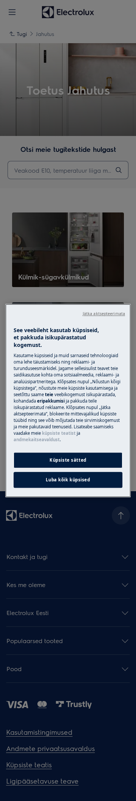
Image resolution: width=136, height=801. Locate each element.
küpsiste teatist (59, 433)
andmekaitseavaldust (37, 439)
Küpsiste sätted (68, 460)
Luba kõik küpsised (68, 479)
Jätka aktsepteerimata (104, 313)
